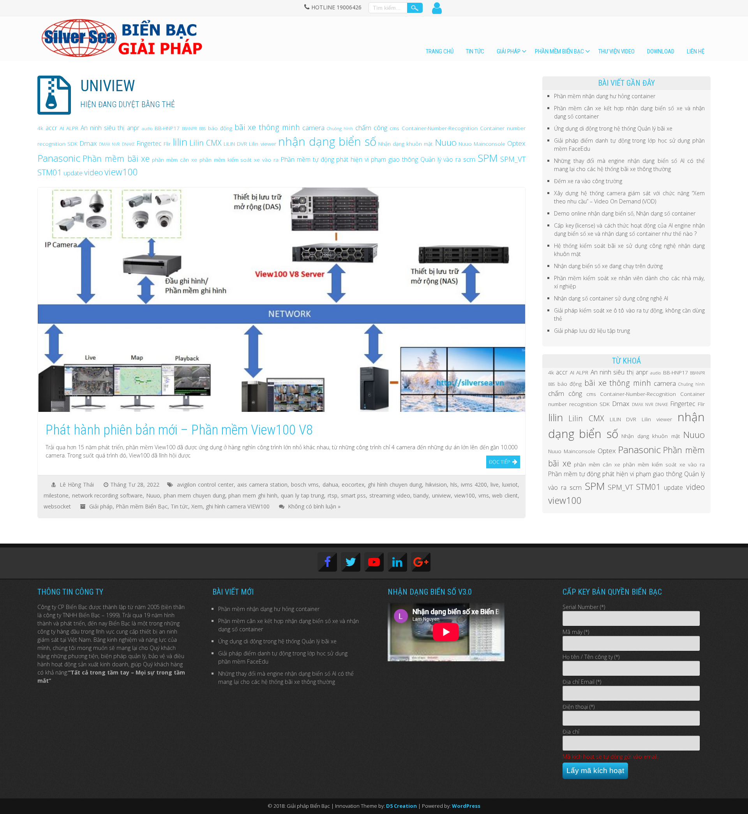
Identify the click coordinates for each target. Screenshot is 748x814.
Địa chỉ (571, 731)
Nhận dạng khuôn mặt (405, 143)
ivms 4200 (474, 484)
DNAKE (128, 144)
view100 (121, 172)
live (494, 484)
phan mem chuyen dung (194, 495)
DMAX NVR (109, 144)
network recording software (107, 495)
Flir (167, 143)
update (73, 173)
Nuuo (446, 142)
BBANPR (189, 128)
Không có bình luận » (314, 506)
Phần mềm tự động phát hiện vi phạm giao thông (349, 159)
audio (147, 128)
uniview (441, 495)
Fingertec (149, 143)
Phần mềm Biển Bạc (559, 51)
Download (660, 51)
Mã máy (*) (576, 632)
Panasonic (58, 158)
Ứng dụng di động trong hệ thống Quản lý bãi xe (613, 128)
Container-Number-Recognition (440, 128)
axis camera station (262, 484)
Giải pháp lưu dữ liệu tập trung (592, 330)
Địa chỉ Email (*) (582, 681)
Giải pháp (508, 51)
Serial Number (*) (584, 607)
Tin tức (475, 51)
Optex (516, 143)
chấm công (371, 127)
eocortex (353, 484)
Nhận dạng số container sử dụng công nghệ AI (611, 298)
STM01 (49, 172)
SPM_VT (513, 159)
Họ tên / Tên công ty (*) (591, 656)
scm (469, 159)
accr (51, 128)
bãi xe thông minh (267, 127)
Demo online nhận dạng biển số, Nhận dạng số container (624, 213)
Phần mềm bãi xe (116, 158)
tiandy (421, 495)
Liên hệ (695, 51)
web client (505, 495)
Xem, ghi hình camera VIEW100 (230, 506)
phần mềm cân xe (174, 159)
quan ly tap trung (302, 495)
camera (313, 127)
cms (394, 128)
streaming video (389, 495)
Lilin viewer (262, 143)
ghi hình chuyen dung (395, 484)
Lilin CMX (205, 143)
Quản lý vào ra (440, 159)
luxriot (510, 484)
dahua (330, 484)
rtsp (332, 495)
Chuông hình (340, 128)
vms (483, 495)
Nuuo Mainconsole (482, 143)
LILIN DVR (235, 143)
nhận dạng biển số (327, 141)
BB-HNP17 (167, 128)
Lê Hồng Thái (77, 484)
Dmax (88, 143)
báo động (220, 128)
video (93, 172)
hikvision (436, 484)
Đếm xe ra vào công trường (588, 181)
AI (62, 128)
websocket (57, 506)
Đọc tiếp (499, 461)
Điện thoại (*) (579, 706)
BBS (202, 128)
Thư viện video (616, 51)
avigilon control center (205, 484)
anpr (133, 128)
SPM (488, 158)
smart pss (353, 495)
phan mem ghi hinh (252, 495)
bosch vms (305, 484)
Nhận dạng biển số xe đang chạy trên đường (608, 266)
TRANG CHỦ (439, 51)
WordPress (466, 805)
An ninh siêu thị (103, 128)
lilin (180, 142)
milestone (56, 495)
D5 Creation (401, 805)
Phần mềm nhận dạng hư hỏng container (604, 96)
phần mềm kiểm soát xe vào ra (239, 159)
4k (40, 128)
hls (453, 484)
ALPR (72, 128)
